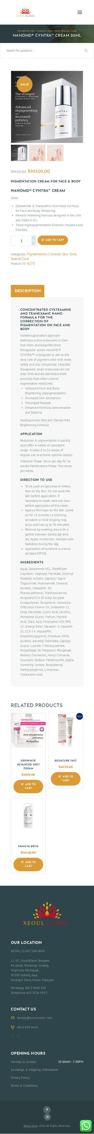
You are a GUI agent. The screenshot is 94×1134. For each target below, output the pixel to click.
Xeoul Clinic (31, 1125)
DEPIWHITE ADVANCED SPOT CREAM (28, 765)
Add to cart (55, 240)
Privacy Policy (20, 1078)
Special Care (69, 31)
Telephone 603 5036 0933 (29, 993)
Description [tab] (28, 291)
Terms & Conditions (24, 1086)
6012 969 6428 (27, 1027)
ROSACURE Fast (66, 761)
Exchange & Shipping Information (34, 1070)
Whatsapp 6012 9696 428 (28, 988)
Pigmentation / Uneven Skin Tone (38, 31)
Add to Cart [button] (30, 786)
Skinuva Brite (28, 846)
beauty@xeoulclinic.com (34, 1018)
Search (87, 50)
